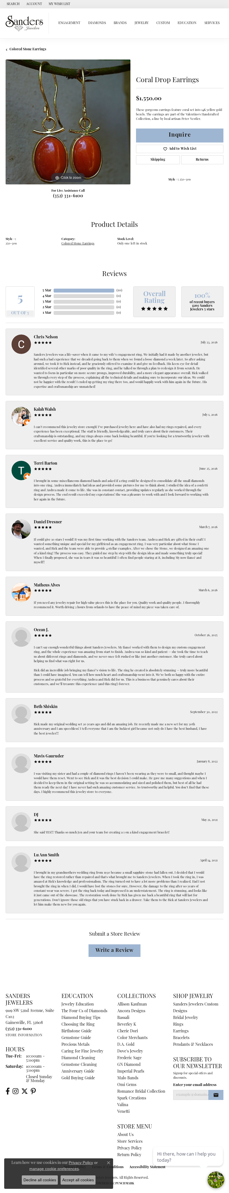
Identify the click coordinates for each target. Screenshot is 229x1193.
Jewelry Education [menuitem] (77, 1004)
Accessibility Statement (147, 1167)
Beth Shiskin (46, 707)
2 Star (46, 307)
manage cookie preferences (54, 1168)
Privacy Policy (129, 1148)
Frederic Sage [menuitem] (129, 1058)
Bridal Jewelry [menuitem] (185, 1018)
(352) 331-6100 (68, 196)
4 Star (46, 296)
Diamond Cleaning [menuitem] (78, 1058)
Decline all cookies (39, 1180)
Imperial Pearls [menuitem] (130, 1072)
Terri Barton (45, 464)
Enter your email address (194, 1085)
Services (212, 23)
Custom (163, 23)
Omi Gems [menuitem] (126, 1085)
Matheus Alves (47, 585)
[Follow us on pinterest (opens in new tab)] (33, 1091)
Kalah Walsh (45, 410)
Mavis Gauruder (49, 756)
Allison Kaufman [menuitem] (132, 1004)
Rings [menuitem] (178, 1025)
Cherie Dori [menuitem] (127, 1031)
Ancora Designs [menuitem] (131, 1011)
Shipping (158, 159)
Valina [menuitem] (122, 1105)
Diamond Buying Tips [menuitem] (80, 1018)
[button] (13, 4)
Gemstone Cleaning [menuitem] (79, 1065)
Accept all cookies (78, 1180)
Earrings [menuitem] (181, 1031)
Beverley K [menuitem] (126, 1025)
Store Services (129, 1142)
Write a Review (114, 950)
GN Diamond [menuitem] (128, 1065)
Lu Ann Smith (46, 855)
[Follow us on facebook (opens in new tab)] (8, 1091)
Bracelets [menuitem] (181, 1038)
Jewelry (142, 23)
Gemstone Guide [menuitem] (76, 1038)
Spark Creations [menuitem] (131, 1098)
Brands (120, 23)
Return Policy (129, 1155)
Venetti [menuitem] (123, 1112)
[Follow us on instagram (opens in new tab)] (15, 1091)
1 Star (47, 313)
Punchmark (124, 1183)
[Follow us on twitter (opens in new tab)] (24, 1091)
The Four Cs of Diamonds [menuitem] (84, 1011)
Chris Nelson (46, 337)
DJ (36, 815)
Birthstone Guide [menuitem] (76, 1031)
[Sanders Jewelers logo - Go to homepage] (26, 23)
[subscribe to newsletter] (215, 1095)
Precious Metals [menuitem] (75, 1045)
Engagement (69, 23)
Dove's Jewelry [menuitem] (130, 1051)
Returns (202, 159)
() (119, 290)
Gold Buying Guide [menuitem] (78, 1078)
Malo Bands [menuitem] (127, 1078)
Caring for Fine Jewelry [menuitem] (82, 1051)
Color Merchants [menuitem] (132, 1038)
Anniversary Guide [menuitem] (77, 1072)
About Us (125, 1135)
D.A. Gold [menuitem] (125, 1045)
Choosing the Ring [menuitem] (78, 1025)
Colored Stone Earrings (27, 49)
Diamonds (97, 23)
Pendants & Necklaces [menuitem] (193, 1045)
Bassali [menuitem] (123, 1018)
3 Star (46, 301)
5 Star (46, 290)
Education (187, 23)
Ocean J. (41, 630)
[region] (68, 122)
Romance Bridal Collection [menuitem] (141, 1092)
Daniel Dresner (48, 522)
